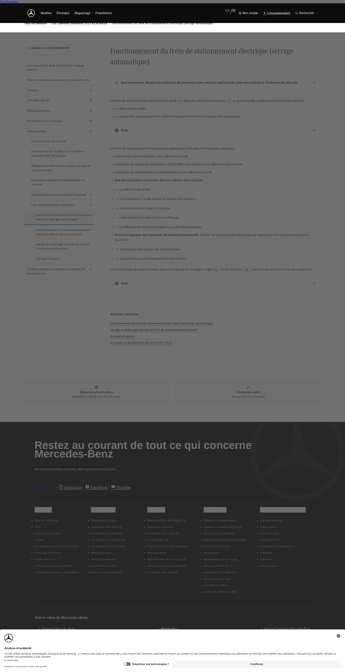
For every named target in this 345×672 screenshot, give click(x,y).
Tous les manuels (35, 23)
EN (228, 10)
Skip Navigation (9, 1)
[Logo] (31, 13)
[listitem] (46, 13)
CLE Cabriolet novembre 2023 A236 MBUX (79, 23)
